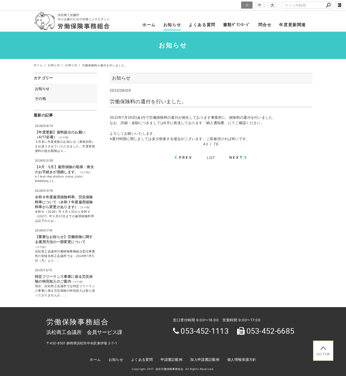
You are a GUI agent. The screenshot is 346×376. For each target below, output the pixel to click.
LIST (211, 157)
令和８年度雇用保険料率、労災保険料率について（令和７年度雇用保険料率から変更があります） (64, 202)
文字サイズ (231, 5)
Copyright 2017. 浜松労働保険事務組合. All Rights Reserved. (173, 368)
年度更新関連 (292, 24)
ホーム (149, 24)
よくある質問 (202, 24)
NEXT (236, 157)
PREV (186, 157)
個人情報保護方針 (241, 359)
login (339, 5)
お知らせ (172, 24)
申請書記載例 (171, 359)
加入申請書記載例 (204, 359)
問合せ (265, 24)
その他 (42, 98)
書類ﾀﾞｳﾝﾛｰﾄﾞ (237, 24)
